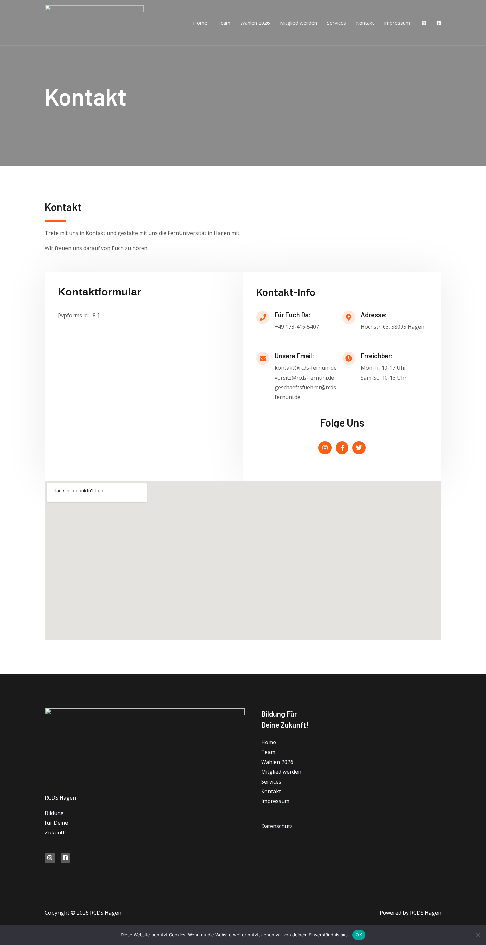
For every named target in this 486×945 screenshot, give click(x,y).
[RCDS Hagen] (94, 22)
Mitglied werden (298, 23)
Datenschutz (277, 826)
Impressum (397, 23)
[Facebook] (438, 23)
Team (223, 23)
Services (336, 23)
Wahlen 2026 (255, 23)
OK (359, 934)
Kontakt (365, 23)
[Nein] (477, 935)
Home (200, 23)
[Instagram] (424, 23)
